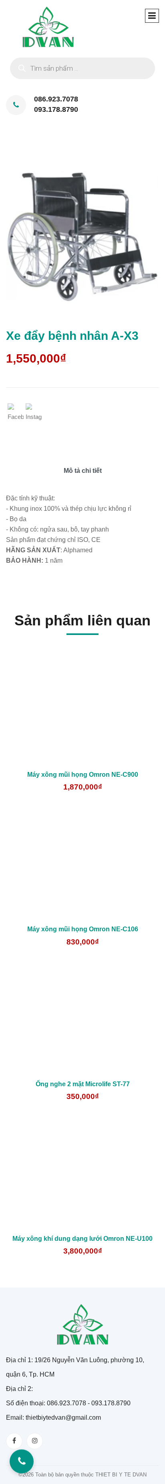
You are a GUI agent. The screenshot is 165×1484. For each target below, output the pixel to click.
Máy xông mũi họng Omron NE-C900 (82, 774)
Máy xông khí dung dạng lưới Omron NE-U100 (82, 1238)
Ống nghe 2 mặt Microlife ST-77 (83, 1084)
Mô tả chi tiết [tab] (83, 470)
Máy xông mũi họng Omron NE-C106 (82, 929)
